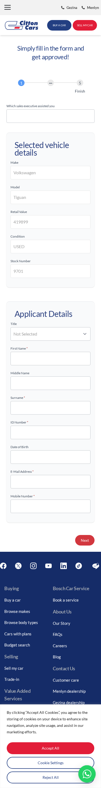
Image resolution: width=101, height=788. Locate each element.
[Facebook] (3, 566)
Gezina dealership (69, 702)
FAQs (57, 634)
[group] (50, 88)
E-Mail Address (22, 471)
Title (14, 324)
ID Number (19, 422)
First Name (19, 348)
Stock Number (21, 261)
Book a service (66, 599)
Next (85, 540)
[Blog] (95, 566)
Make (14, 162)
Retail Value (19, 212)
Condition (18, 236)
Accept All (50, 748)
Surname (18, 398)
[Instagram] (33, 566)
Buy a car (12, 599)
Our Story (61, 623)
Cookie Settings (51, 762)
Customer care (66, 680)
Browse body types (21, 622)
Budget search (17, 644)
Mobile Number (23, 496)
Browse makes (17, 611)
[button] (7, 8)
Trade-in (11, 679)
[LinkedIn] (63, 566)
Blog (57, 656)
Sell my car (13, 668)
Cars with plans (18, 633)
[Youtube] (48, 566)
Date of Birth (20, 447)
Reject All (51, 777)
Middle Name (20, 373)
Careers (60, 645)
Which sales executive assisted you (30, 106)
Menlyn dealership (69, 691)
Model (15, 187)
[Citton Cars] (21, 25)
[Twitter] (18, 566)
